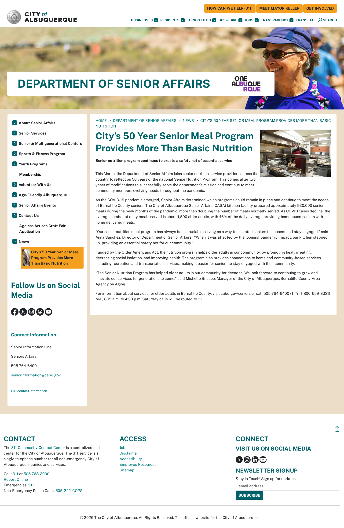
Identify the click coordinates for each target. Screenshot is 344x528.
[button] (306, 20)
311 (15, 474)
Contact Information (33, 335)
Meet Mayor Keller (279, 8)
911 (31, 485)
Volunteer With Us (35, 184)
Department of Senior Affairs (144, 120)
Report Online (16, 479)
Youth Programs (33, 164)
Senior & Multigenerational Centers (50, 143)
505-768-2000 (36, 474)
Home (101, 120)
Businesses (142, 20)
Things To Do (199, 20)
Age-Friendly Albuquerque (43, 195)
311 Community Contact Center (38, 447)
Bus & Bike (228, 20)
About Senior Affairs (37, 123)
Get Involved (320, 8)
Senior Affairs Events (37, 205)
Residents (169, 20)
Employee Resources (138, 464)
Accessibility (131, 459)
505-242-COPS (69, 490)
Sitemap (127, 470)
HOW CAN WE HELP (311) (230, 8)
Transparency (274, 20)
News (188, 120)
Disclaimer (129, 453)
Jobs (249, 20)
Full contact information (29, 391)
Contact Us (29, 215)
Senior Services (32, 133)
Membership (30, 174)
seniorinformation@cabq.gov (36, 375)
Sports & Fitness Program (42, 154)
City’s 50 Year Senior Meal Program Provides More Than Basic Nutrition (54, 258)
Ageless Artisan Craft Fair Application (42, 229)
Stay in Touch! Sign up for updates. (266, 479)
